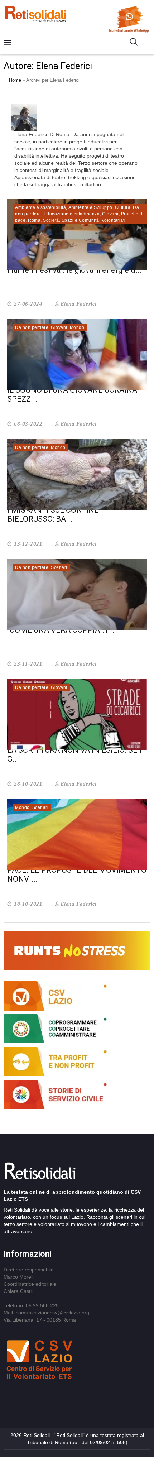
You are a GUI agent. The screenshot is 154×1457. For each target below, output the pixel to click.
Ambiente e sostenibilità (40, 207)
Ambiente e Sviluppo (90, 207)
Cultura (123, 207)
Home (15, 80)
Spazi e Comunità (80, 220)
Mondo (77, 327)
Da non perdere (31, 327)
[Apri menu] (7, 43)
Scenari (59, 567)
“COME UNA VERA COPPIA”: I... (60, 630)
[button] (136, 43)
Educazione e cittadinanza (72, 213)
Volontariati (114, 220)
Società (51, 220)
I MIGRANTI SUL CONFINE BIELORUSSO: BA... (53, 514)
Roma (34, 220)
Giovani (110, 213)
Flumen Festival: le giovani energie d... (74, 269)
